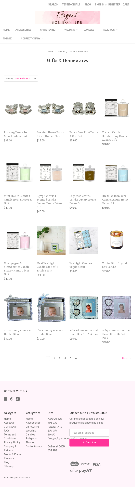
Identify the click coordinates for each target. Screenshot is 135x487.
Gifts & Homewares (78, 51)
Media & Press (12, 454)
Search (53, 4)
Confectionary (31, 38)
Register (114, 4)
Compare (17, 109)
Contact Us (10, 426)
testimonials (71, 4)
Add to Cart (18, 116)
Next (125, 358)
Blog (6, 462)
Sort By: (9, 78)
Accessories (23, 29)
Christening (48, 29)
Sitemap (9, 466)
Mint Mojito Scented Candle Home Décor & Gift (18, 199)
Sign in (99, 4)
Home (6, 29)
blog (87, 4)
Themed (8, 38)
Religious (109, 29)
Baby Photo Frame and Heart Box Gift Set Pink (116, 334)
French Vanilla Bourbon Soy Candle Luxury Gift (115, 136)
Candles (89, 29)
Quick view (18, 102)
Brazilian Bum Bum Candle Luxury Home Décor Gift (115, 199)
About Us (9, 422)
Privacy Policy (12, 442)
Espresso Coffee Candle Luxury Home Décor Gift (82, 199)
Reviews (9, 458)
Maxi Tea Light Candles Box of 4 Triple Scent (47, 267)
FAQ (6, 430)
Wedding (69, 29)
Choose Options (51, 247)
